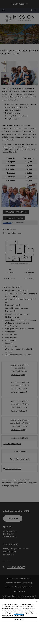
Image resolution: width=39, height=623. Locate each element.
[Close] (37, 601)
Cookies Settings (19, 619)
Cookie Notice (18, 615)
